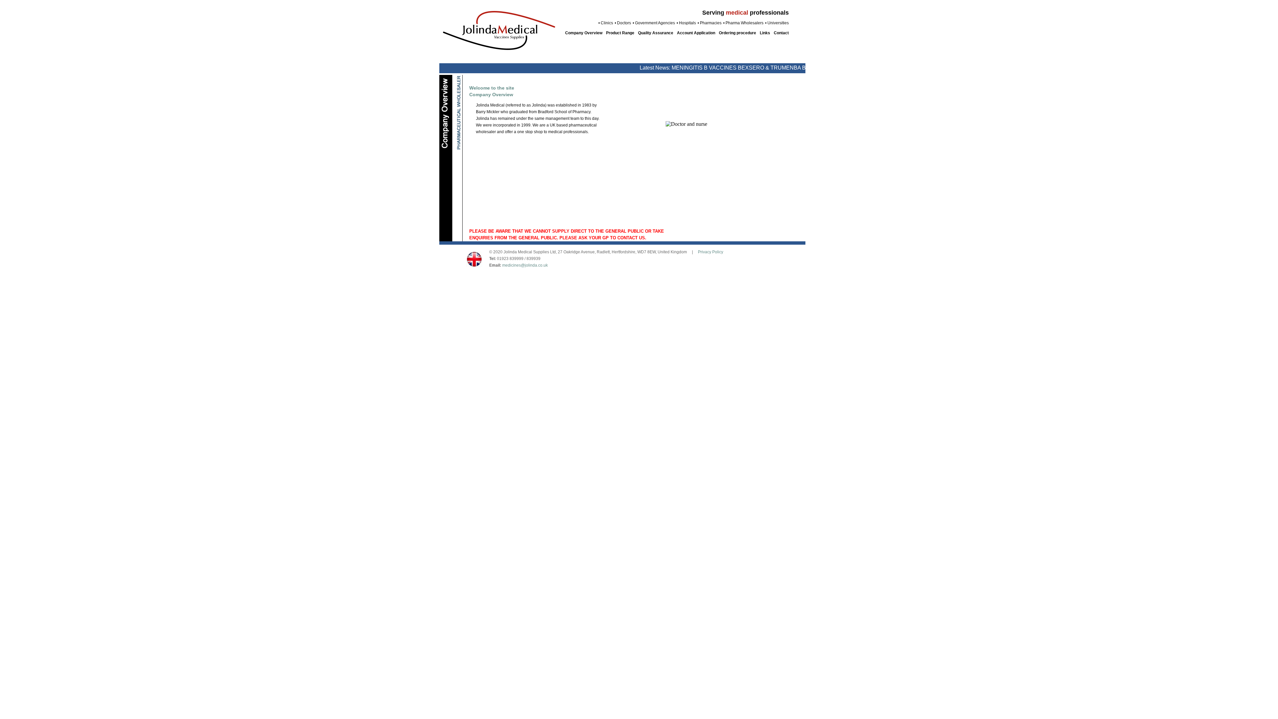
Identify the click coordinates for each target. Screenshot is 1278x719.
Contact (781, 33)
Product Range (620, 33)
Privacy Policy (710, 252)
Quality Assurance (655, 33)
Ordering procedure (737, 33)
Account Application (696, 33)
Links (765, 33)
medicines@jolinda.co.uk (525, 265)
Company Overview (583, 33)
